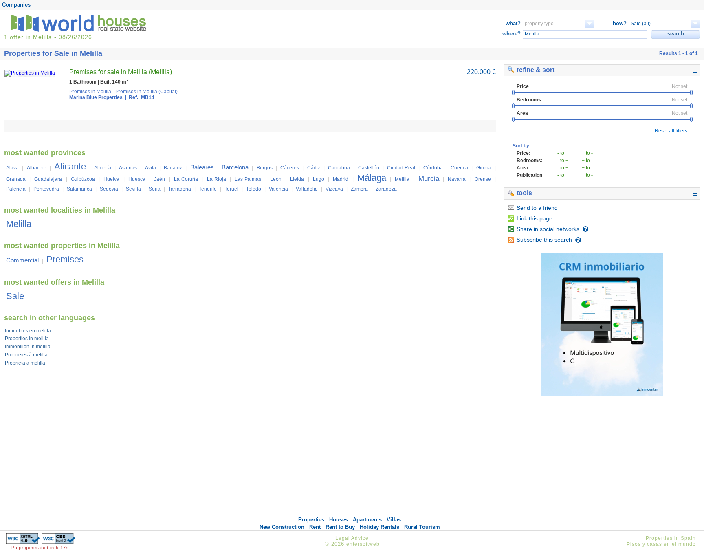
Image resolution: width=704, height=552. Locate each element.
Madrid (340, 179)
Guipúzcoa (83, 179)
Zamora (359, 189)
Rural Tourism (422, 527)
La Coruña (186, 179)
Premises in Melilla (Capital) (146, 92)
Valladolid (307, 189)
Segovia (109, 189)
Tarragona (179, 189)
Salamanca (79, 189)
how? (620, 23)
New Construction (282, 527)
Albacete (36, 168)
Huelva (111, 179)
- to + (562, 153)
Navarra (457, 179)
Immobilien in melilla (28, 347)
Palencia (16, 189)
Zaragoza (386, 189)
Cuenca (459, 168)
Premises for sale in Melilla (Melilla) (120, 71)
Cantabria (339, 168)
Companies (16, 5)
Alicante (70, 166)
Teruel (231, 189)
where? (511, 34)
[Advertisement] (602, 459)
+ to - (587, 153)
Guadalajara (48, 179)
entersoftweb (363, 544)
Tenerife (208, 189)
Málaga (371, 178)
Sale (15, 296)
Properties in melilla (27, 338)
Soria (155, 189)
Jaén (159, 179)
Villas (394, 520)
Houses (338, 520)
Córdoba (433, 168)
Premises (65, 259)
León (276, 179)
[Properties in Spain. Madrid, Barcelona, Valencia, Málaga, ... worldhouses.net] (80, 29)
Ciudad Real (401, 168)
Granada (16, 179)
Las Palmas (248, 179)
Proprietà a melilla (25, 363)
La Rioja (216, 179)
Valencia (278, 189)
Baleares (202, 167)
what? (513, 23)
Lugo (318, 179)
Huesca (136, 179)
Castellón (368, 168)
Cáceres (289, 168)
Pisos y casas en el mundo (661, 544)
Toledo (253, 189)
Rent (315, 527)
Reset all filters (671, 131)
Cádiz (313, 168)
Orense (483, 179)
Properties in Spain (671, 538)
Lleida (297, 179)
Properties (311, 520)
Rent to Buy (340, 527)
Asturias (128, 168)
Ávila (150, 168)
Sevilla (133, 189)
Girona (483, 168)
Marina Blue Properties (96, 97)
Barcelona (235, 167)
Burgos (265, 168)
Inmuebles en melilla (28, 331)
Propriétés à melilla (26, 355)
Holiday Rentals (379, 527)
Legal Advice (352, 538)
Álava (12, 168)
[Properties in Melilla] (29, 73)
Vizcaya (334, 189)
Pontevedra (46, 189)
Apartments (367, 520)
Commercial (22, 260)
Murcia (428, 179)
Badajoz (173, 168)
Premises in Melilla (90, 92)
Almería (102, 168)
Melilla (402, 179)
